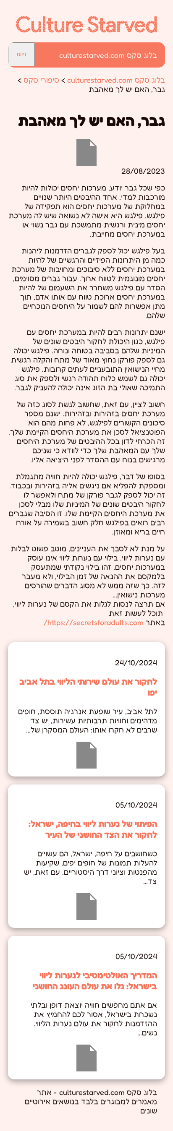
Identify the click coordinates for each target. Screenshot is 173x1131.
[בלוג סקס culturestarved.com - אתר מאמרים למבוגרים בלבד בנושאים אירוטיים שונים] (86, 29)
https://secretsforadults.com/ (94, 622)
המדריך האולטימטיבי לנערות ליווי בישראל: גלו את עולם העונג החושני (95, 980)
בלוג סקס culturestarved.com (108, 55)
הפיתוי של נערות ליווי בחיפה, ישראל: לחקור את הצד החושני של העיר (93, 829)
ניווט (21, 54)
